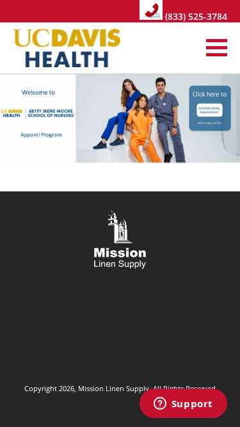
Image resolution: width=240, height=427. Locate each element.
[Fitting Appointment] (120, 117)
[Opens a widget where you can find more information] (183, 405)
